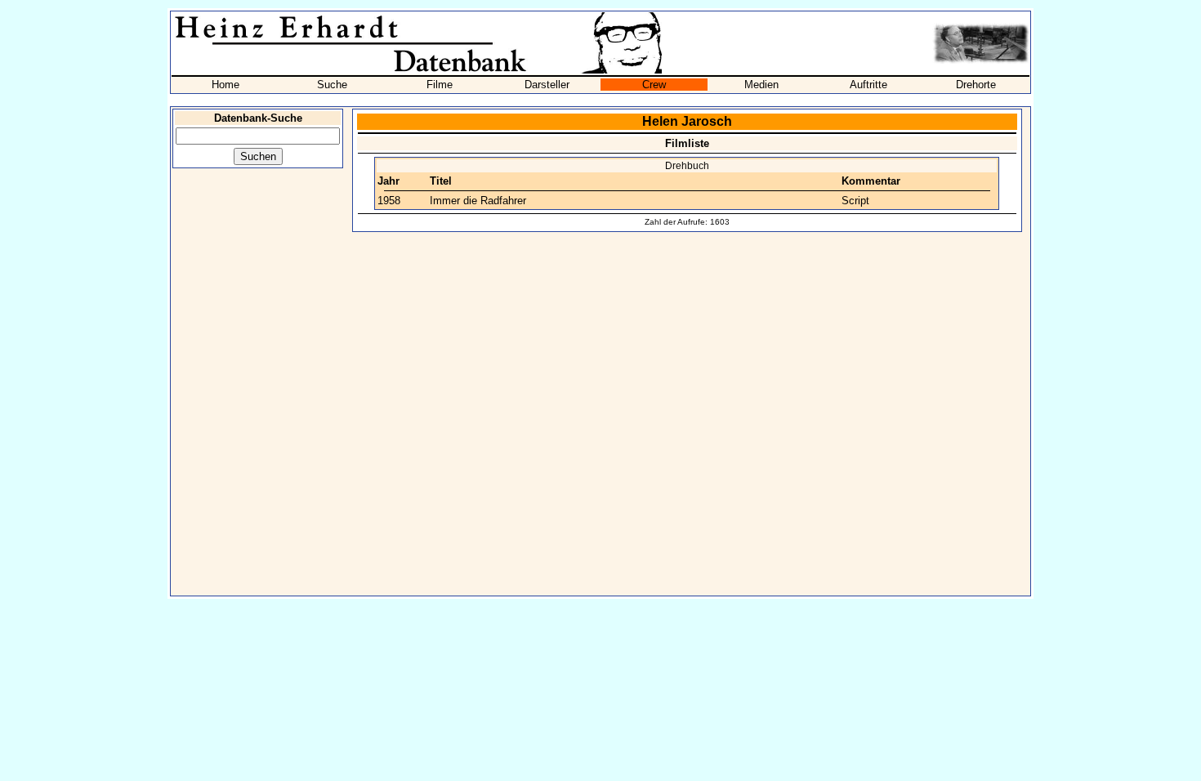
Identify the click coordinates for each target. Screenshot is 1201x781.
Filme (439, 84)
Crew (654, 84)
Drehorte (976, 84)
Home (225, 84)
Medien (761, 84)
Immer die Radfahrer (478, 200)
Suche (332, 84)
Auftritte (868, 84)
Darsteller (547, 84)
